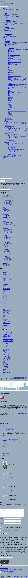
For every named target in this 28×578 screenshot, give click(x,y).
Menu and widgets (4, 6)
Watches (16, 116)
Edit (6, 236)
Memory (4, 215)
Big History (7, 222)
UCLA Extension (11, 140)
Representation (8, 205)
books (3, 273)
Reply (6, 256)
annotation (7, 334)
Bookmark (7, 231)
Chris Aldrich (3, 1)
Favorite (7, 239)
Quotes (10, 99)
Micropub (5, 296)
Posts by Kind (8, 46)
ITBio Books (10, 148)
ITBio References (11, 153)
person (8, 428)
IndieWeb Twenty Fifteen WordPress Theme (17, 122)
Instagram (7, 243)
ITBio (4, 291)
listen (6, 356)
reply (6, 366)
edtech (4, 281)
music (3, 297)
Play (6, 252)
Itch (6, 245)
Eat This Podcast (10, 439)
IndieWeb (7, 121)
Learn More (20, 553)
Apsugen (7, 35)
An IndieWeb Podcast (10, 44)
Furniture (4, 208)
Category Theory (11, 141)
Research (4, 120)
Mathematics (7, 139)
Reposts (10, 106)
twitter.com (15, 428)
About (4, 8)
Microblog (8, 39)
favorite (4, 347)
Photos (10, 96)
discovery (4, 278)
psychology (4, 305)
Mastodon (4, 292)
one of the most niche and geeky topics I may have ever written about (13, 378)
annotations (5, 270)
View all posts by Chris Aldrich (17, 409)
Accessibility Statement (10, 28)
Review (4, 219)
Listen (6, 249)
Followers (13, 18)
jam (4, 352)
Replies (10, 103)
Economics (5, 195)
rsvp (5, 369)
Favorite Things (8, 25)
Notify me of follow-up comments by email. (13, 527)
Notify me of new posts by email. (10, 530)
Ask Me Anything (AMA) (10, 24)
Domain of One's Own (7, 279)
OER (3, 298)
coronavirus (5, 275)
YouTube (5, 325)
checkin (8, 341)
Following (12, 16)
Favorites (10, 73)
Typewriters (5, 264)
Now (11, 14)
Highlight (7, 242)
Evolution (7, 224)
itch (4, 351)
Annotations (11, 52)
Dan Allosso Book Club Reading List (13, 155)
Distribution (7, 201)
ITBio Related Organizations (14, 146)
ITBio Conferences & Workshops (15, 144)
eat (5, 345)
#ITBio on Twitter (11, 154)
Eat (6, 235)
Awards (6, 198)
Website (1, 523)
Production (7, 203)
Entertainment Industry (7, 197)
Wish (6, 261)
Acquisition (7, 229)
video (4, 370)
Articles (14, 54)
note (7, 358)
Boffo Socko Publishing (10, 156)
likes (9, 89)
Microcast (8, 45)
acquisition (7, 332)
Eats (9, 68)
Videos (17, 111)
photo (6, 360)
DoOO (4, 280)
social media (7, 311)
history (4, 285)
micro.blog (5, 293)
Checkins (14, 61)
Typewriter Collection (9, 126)
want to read (5, 319)
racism (4, 306)
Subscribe (7, 38)
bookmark (8, 339)
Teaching (7, 133)
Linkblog (16, 42)
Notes (14, 94)
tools (4, 315)
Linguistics (5, 211)
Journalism (5, 210)
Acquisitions (18, 49)
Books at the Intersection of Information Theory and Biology (18, 150)
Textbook (7, 142)
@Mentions (13, 20)
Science (4, 221)
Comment (2, 507)
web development (6, 321)
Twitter (5, 316)
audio (5, 337)
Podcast (4, 218)
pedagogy (4, 300)
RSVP (6, 258)
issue (5, 350)
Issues (17, 79)
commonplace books (7, 274)
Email (1, 521)
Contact (4, 157)
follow (6, 349)
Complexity (7, 223)
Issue (6, 244)
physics (4, 302)
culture (4, 276)
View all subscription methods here (15, 184)
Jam (6, 246)
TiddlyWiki (13, 31)
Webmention (6, 323)
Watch (6, 259)
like (6, 354)
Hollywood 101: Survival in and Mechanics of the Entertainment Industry (17, 137)
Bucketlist (7, 27)
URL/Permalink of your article (9, 556)
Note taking (5, 217)
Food (4, 207)
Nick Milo (9, 450)
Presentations (8, 127)
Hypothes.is (5, 287)
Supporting (16, 23)
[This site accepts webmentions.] (11, 571)
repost (5, 367)
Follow (6, 240)
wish (4, 373)
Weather (7, 260)
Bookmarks (15, 59)
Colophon (7, 29)
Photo (6, 251)
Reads (10, 101)
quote (5, 362)
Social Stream (8, 118)
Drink (6, 233)
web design (4, 320)
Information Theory (9, 225)
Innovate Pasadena (5, 290)
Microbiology (8, 226)
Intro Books (12, 151)
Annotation (7, 230)
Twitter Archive (8, 119)
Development (8, 200)
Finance (6, 202)
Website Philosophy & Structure (11, 9)
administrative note (12, 413)
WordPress (5, 265)
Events (6, 237)
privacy (4, 304)
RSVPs (11, 108)
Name (1, 518)
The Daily (5, 312)
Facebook (5, 282)
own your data (5, 299)
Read (6, 254)
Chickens (13, 64)
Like (6, 247)
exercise (5, 346)
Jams (17, 87)
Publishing (7, 204)
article (6, 336)
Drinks (10, 66)
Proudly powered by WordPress (6, 569)
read (7, 364)
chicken (5, 342)
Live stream (7, 250)
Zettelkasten (5, 327)
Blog (4, 37)
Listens (16, 92)
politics (4, 303)
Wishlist (10, 114)
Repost (6, 257)
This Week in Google (6, 313)
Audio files (11, 57)
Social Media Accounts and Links (12, 10)
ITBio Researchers (11, 147)
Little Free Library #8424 (10, 36)
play (4, 361)
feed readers (5, 284)
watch (7, 372)
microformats (5, 295)
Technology (5, 263)
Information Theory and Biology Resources (14, 143)
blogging (4, 272)
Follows (14, 75)
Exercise (10, 71)
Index (6, 11)
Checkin (7, 232)
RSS (3, 309)
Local (4, 212)
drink (5, 343)
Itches (18, 84)
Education (5, 196)
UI (3, 317)
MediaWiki (8, 33)
